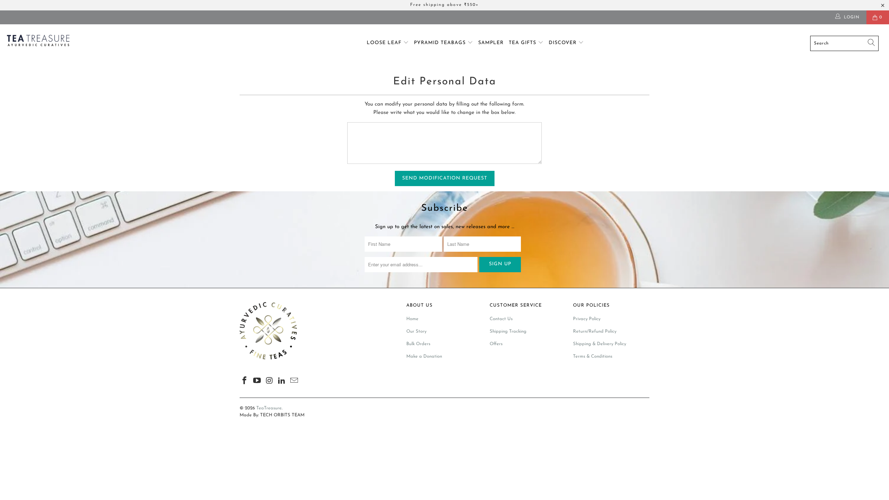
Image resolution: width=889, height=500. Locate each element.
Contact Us (501, 319)
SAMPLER (491, 42)
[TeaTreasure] (74, 42)
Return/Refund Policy (594, 331)
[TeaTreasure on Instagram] (269, 381)
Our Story (416, 331)
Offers (496, 344)
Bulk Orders (418, 344)
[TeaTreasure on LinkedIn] (282, 381)
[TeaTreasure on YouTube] (257, 381)
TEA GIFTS (523, 42)
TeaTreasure (269, 408)
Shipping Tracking (508, 331)
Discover (563, 42)
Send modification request (444, 178)
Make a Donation (424, 356)
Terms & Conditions (592, 356)
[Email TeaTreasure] (294, 381)
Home (412, 319)
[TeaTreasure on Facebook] (245, 381)
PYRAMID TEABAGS (440, 42)
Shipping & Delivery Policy (599, 344)
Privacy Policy (586, 319)
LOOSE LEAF (385, 42)
